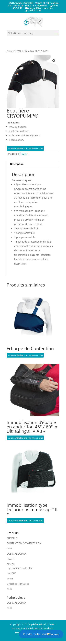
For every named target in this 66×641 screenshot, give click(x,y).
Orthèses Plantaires (18, 583)
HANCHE (11, 573)
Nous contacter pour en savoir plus (25, 148)
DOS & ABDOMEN (17, 553)
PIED (9, 589)
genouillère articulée (21, 568)
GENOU (11, 564)
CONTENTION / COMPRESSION (24, 543)
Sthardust (47, 628)
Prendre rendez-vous (35, 634)
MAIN (10, 578)
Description (17, 164)
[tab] (33, 164)
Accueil (10, 50)
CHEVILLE (12, 538)
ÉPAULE (19, 50)
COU (9, 548)
